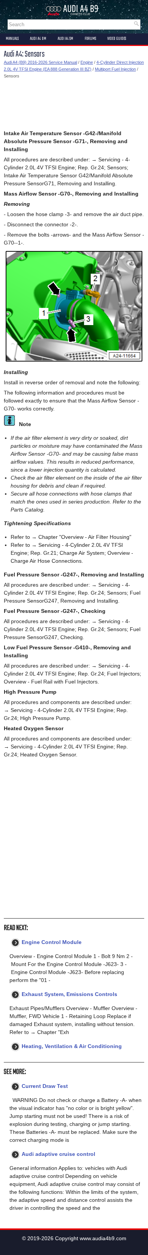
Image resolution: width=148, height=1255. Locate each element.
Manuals (12, 38)
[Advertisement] (74, 104)
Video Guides (116, 38)
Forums (90, 38)
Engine (86, 62)
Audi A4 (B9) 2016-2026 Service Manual (40, 62)
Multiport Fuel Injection (115, 69)
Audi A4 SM (65, 38)
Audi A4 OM (38, 38)
